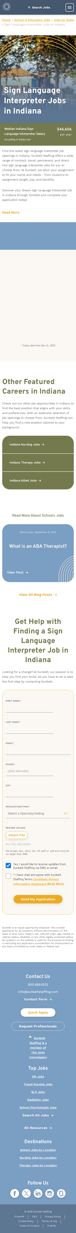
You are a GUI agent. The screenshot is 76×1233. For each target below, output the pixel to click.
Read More (10, 212)
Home (6, 20)
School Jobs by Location (38, 1150)
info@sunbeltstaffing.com (38, 992)
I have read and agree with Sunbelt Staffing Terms (38, 879)
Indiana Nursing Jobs (25, 444)
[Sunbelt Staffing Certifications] (38, 1048)
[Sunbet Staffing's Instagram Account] (49, 1193)
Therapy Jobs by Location (38, 1165)
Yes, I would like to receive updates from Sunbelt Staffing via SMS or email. (39, 866)
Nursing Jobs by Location (38, 1157)
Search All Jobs (36, 1115)
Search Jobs (40, 7)
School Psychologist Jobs (38, 1107)
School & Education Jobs (32, 20)
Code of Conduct (29, 1226)
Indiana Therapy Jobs (25, 462)
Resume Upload (15, 828)
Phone (10, 764)
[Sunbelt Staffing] (6, 7)
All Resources (35, 1128)
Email (10, 743)
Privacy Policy (53, 1216)
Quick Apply (38, 1012)
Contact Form (35, 999)
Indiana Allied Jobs (23, 480)
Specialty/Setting (18, 806)
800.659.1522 (38, 984)
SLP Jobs (38, 1092)
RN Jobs (38, 1076)
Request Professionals (38, 1026)
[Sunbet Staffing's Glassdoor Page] (61, 1193)
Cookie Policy (26, 1221)
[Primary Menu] (69, 7)
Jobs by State (64, 20)
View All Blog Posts (35, 594)
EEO (34, 1216)
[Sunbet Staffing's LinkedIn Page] (38, 1193)
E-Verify (51, 1226)
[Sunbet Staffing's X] (26, 1193)
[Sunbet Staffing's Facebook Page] (14, 1193)
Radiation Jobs (38, 1099)
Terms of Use (49, 1221)
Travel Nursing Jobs (38, 1084)
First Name (13, 701)
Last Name (13, 722)
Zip (8, 785)
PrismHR (19, 1216)
